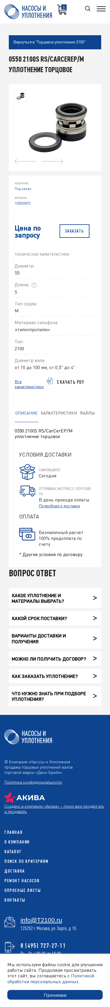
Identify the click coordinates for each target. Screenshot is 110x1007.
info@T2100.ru (41, 920)
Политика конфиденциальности (33, 781)
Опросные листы (22, 890)
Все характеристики (29, 384)
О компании (17, 841)
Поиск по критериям (26, 861)
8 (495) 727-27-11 (43, 945)
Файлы (87, 412)
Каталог (12, 851)
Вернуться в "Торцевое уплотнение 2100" (49, 41)
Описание (26, 412)
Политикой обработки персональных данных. (50, 978)
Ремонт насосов (21, 880)
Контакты (15, 899)
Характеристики (59, 412)
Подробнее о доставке (59, 505)
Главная (13, 832)
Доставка (14, 870)
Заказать (74, 231)
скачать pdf (71, 382)
